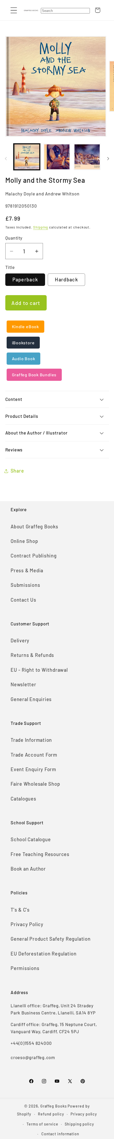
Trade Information (31, 740)
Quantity (14, 237)
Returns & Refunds (32, 655)
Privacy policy (84, 1114)
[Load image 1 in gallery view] (27, 157)
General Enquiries (31, 699)
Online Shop (24, 541)
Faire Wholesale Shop (35, 784)
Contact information (60, 1134)
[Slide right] (108, 158)
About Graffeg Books (34, 526)
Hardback (66, 279)
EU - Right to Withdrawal (39, 670)
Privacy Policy (27, 924)
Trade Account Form (34, 755)
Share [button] (17, 471)
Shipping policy (79, 1124)
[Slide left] (6, 158)
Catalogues (23, 799)
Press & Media (27, 570)
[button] (13, 10)
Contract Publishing (34, 556)
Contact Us (23, 600)
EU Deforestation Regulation (44, 954)
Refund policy (51, 1114)
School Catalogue (31, 839)
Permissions (25, 968)
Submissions (25, 585)
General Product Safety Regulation (51, 939)
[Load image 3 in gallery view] (87, 157)
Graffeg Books (53, 1106)
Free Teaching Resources (40, 854)
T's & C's (20, 910)
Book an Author (28, 869)
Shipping (40, 227)
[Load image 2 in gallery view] (56, 157)
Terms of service (42, 1124)
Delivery (20, 640)
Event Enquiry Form (33, 769)
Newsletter (23, 684)
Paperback (25, 279)
